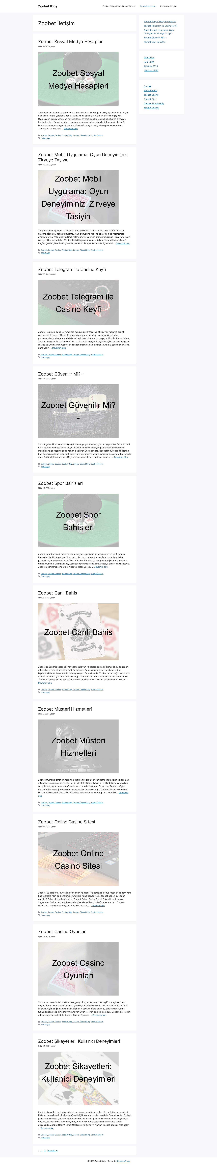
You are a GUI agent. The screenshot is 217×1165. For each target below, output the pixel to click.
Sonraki (52, 1150)
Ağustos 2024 (151, 66)
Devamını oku (71, 128)
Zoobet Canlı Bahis (57, 593)
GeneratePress (123, 1161)
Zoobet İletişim (97, 135)
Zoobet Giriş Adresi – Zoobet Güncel (119, 6)
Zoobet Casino (54, 135)
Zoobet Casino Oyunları (62, 931)
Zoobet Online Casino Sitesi (66, 821)
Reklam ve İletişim (168, 6)
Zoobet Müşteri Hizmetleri (65, 709)
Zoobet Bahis (150, 90)
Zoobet (44, 135)
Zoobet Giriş (47, 6)
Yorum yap (45, 138)
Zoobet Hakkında (147, 6)
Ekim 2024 (149, 57)
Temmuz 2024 (151, 70)
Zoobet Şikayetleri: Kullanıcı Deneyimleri (79, 1041)
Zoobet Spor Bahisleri (60, 483)
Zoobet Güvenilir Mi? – (61, 374)
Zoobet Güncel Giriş (81, 135)
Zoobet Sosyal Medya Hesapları (71, 41)
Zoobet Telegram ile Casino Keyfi (72, 269)
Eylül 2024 (149, 62)
